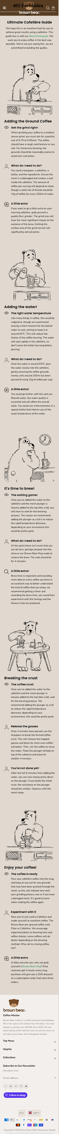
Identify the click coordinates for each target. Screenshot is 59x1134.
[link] (29, 1005)
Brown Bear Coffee (28, 1130)
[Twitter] (10, 1086)
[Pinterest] (21, 1086)
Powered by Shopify (47, 1130)
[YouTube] (26, 1086)
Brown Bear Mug (31, 966)
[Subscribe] (55, 1078)
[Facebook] (5, 1086)
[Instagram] (15, 1086)
